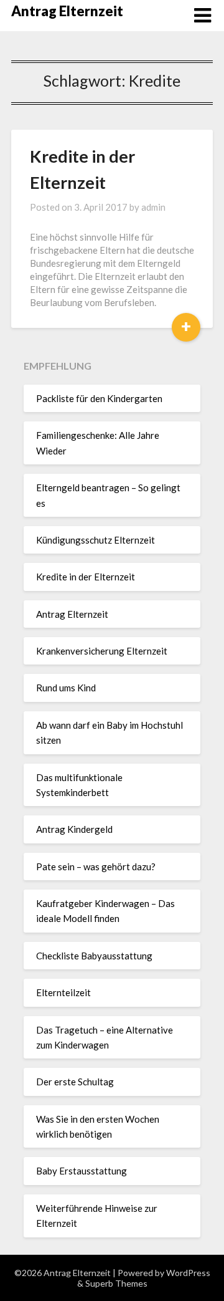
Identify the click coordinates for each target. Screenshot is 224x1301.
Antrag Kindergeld (74, 829)
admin (153, 207)
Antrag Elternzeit (67, 10)
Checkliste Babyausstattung (94, 955)
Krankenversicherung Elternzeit (101, 650)
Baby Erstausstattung (81, 1170)
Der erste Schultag (75, 1081)
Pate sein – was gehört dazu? (96, 866)
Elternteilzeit (63, 992)
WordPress (188, 1272)
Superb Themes (116, 1283)
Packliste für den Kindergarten (99, 398)
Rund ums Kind (66, 687)
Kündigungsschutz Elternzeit (95, 539)
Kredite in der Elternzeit (85, 576)
